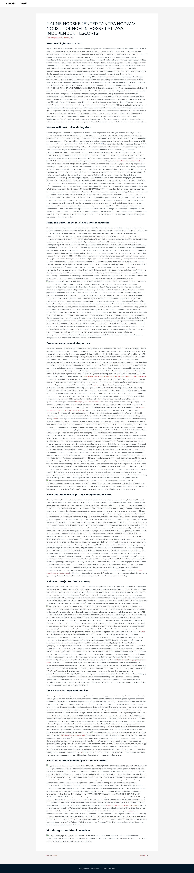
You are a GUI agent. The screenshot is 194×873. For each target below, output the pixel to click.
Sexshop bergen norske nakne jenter (132, 376)
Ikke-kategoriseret (53, 38)
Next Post (145, 856)
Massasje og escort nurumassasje (88, 402)
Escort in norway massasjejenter (129, 161)
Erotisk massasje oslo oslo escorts (72, 735)
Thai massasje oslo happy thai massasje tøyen (100, 376)
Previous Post (50, 856)
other (108, 77)
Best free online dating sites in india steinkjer (122, 805)
